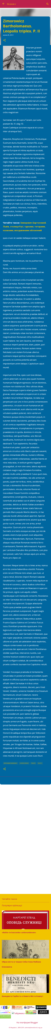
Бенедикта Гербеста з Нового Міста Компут (22, 996)
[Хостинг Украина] (5, 1013)
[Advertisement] (25, 813)
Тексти (33, 763)
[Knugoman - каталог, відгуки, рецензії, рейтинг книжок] (31, 1013)
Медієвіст (11, 4)
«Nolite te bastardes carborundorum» (19, 932)
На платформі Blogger (27, 1022)
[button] (4, 40)
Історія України (24, 763)
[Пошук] (47, 4)
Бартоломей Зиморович (10, 763)
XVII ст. (40, 763)
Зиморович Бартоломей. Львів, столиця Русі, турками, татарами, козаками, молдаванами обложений (24, 226)
